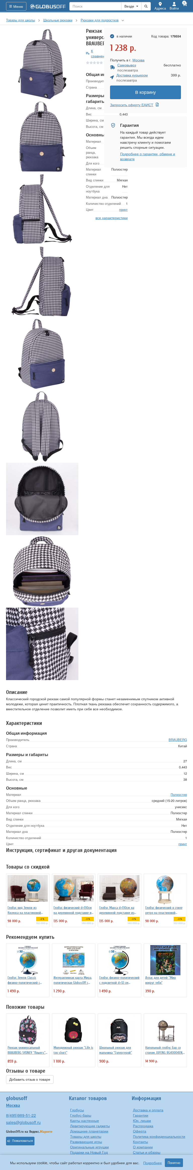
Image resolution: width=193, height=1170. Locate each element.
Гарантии (140, 1115)
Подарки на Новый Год (89, 1152)
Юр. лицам (142, 1120)
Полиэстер (179, 794)
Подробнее (152, 1162)
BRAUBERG (178, 739)
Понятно (174, 1162)
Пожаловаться (22, 1141)
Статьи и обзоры (146, 1152)
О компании (143, 1146)
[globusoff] (48, 6)
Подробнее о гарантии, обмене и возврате (147, 156)
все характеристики (111, 217)
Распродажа (143, 1125)
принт (123, 209)
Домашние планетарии (89, 1131)
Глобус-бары (80, 1115)
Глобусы (77, 1109)
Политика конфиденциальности (159, 1136)
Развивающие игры (86, 1141)
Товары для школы (85, 1136)
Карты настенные (84, 1120)
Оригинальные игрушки (89, 1146)
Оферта (139, 1131)
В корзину (145, 92)
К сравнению (100, 53)
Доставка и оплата (148, 1109)
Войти (174, 8)
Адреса (160, 8)
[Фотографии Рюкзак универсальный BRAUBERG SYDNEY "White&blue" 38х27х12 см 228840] (42, 64)
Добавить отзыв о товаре (29, 1079)
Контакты (140, 1141)
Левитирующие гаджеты (90, 1125)
